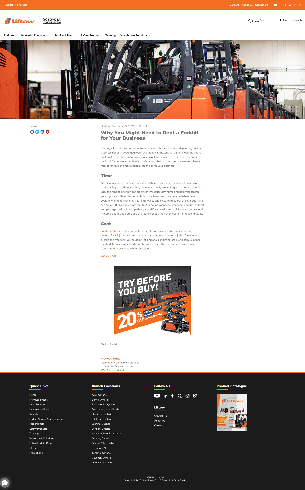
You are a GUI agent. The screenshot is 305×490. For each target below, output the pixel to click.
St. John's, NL (99, 448)
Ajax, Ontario (99, 395)
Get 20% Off (108, 256)
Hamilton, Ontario (102, 414)
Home (32, 395)
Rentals (33, 414)
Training (110, 35)
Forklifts (9, 35)
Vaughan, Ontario (102, 458)
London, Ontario (101, 429)
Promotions (36, 453)
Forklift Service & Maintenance (46, 419)
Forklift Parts (36, 424)
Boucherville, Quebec (104, 404)
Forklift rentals (110, 231)
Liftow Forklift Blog (40, 443)
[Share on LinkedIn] (42, 132)
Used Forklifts (37, 404)
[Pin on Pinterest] (47, 132)
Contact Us (261, 5)
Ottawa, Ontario (101, 438)
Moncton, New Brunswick (106, 433)
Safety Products (91, 35)
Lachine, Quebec (101, 424)
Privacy (161, 477)
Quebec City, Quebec (103, 443)
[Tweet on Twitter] (37, 132)
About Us (247, 5)
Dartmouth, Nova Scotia (105, 409)
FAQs (32, 448)
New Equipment (38, 400)
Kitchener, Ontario (102, 419)
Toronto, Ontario (101, 453)
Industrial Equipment (34, 35)
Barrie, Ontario (100, 400)
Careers (234, 5)
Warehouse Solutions (134, 35)
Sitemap (150, 477)
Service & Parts (64, 35)
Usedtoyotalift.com (40, 409)
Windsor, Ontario (102, 462)
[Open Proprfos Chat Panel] (5, 483)
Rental (113, 344)
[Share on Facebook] (32, 132)
